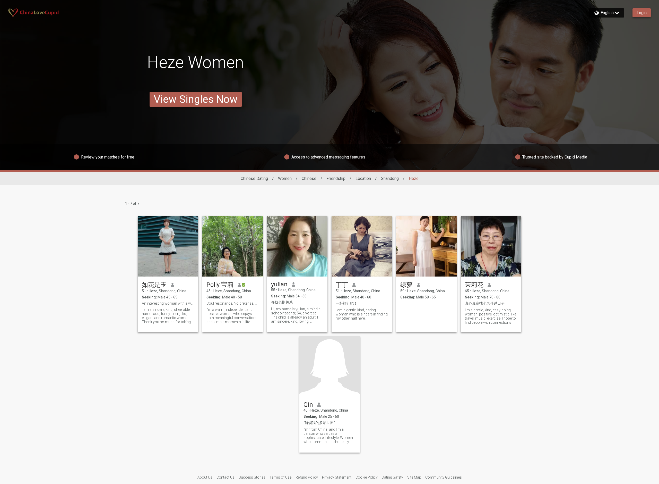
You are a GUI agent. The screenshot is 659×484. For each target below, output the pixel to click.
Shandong (390, 178)
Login (642, 12)
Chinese (309, 178)
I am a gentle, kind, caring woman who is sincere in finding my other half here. (362, 314)
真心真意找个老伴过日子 (485, 303)
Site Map (414, 477)
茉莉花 (474, 284)
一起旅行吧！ (346, 303)
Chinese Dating (254, 178)
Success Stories (252, 477)
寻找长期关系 (282, 302)
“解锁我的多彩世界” (319, 423)
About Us (204, 477)
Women (285, 178)
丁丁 (342, 284)
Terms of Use (280, 477)
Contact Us (225, 477)
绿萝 (406, 284)
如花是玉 (154, 284)
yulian (279, 284)
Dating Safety (392, 477)
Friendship (335, 178)
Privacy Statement (336, 477)
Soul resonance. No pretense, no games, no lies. (232, 303)
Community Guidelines (443, 477)
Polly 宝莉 (219, 284)
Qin (308, 404)
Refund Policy (307, 477)
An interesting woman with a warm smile (168, 303)
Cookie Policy (366, 477)
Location (363, 178)
